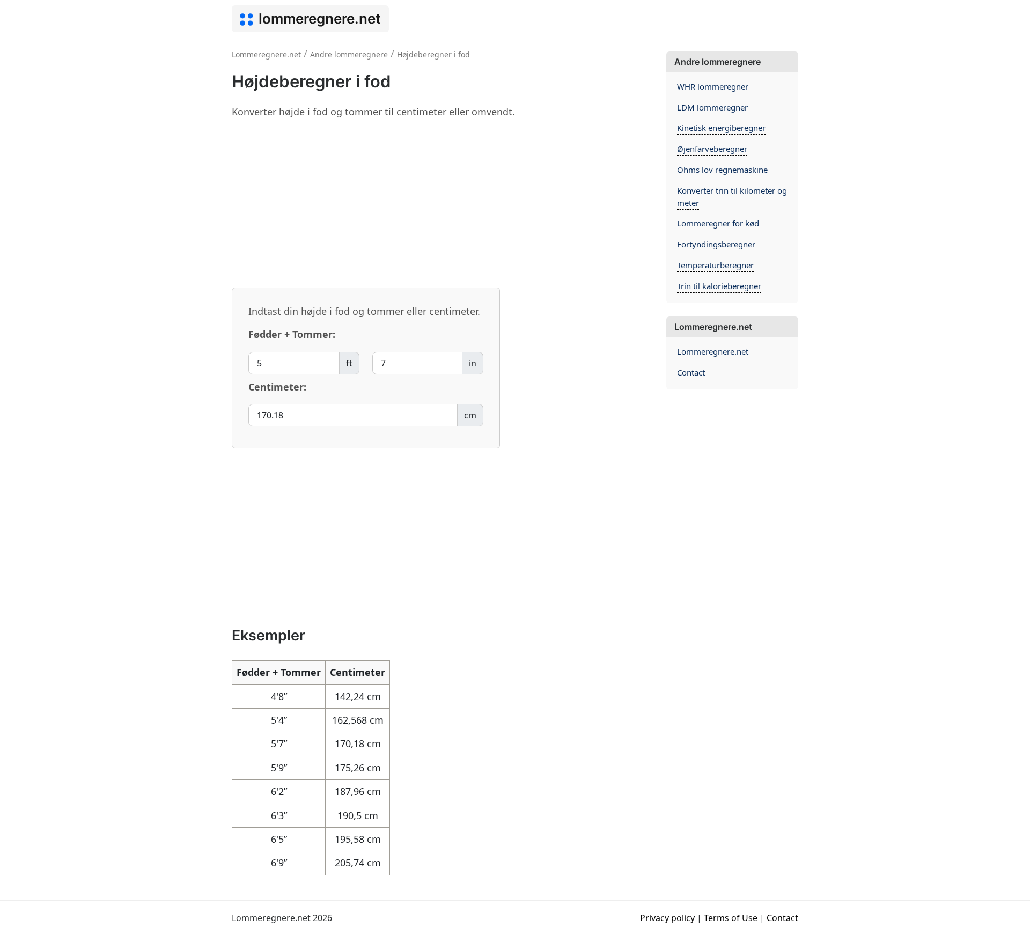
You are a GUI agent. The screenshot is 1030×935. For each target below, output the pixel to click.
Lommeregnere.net (712, 351)
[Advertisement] (442, 203)
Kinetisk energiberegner (721, 127)
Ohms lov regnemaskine (722, 169)
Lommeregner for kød (718, 223)
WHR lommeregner (712, 86)
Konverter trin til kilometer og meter (732, 196)
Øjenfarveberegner (712, 148)
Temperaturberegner (715, 265)
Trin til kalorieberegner (719, 286)
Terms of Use (730, 918)
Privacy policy (667, 918)
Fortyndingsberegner (716, 244)
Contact (691, 372)
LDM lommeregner (712, 107)
